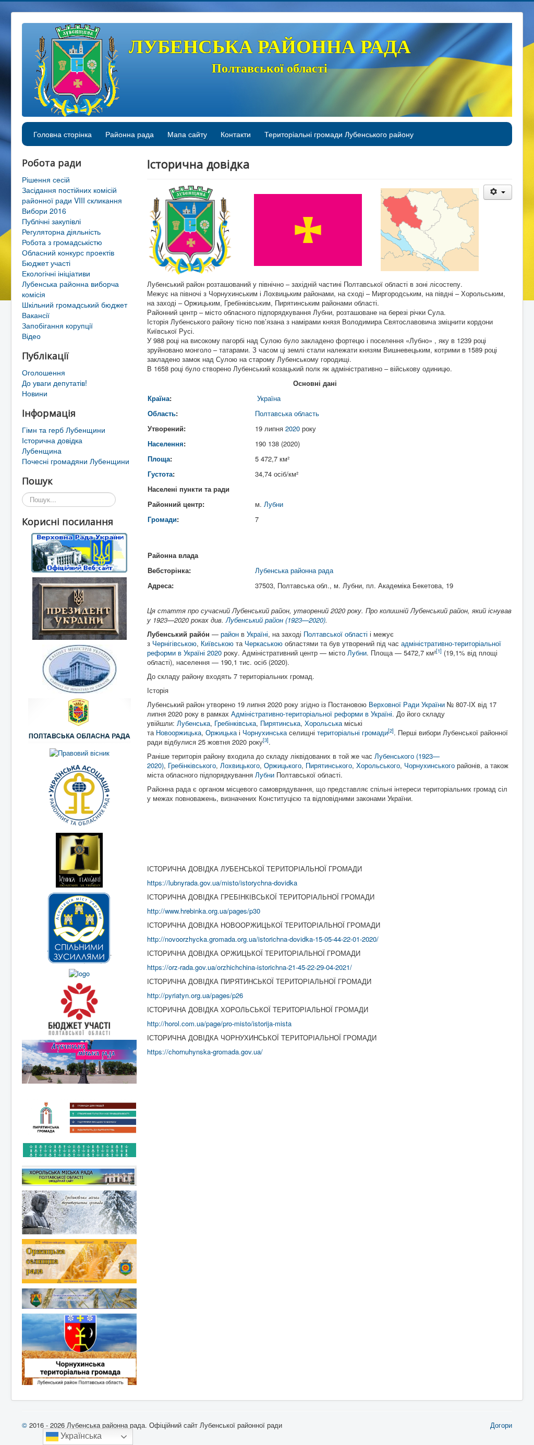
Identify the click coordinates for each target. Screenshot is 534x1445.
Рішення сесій (46, 179)
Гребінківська (235, 723)
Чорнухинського (429, 765)
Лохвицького (240, 765)
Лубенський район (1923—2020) (275, 620)
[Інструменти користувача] (497, 192)
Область (162, 413)
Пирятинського (329, 765)
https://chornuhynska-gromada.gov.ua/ (205, 1052)
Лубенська (193, 723)
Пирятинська (280, 723)
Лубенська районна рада (294, 570)
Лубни (273, 504)
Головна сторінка (62, 134)
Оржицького (282, 765)
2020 (292, 428)
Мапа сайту (187, 134)
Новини (34, 393)
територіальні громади (352, 732)
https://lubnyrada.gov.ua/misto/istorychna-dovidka (222, 883)
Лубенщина (42, 450)
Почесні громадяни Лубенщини (75, 461)
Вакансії (36, 315)
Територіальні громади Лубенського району (339, 134)
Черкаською (264, 643)
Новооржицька (178, 732)
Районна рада (129, 134)
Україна (269, 398)
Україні (257, 634)
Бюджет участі (46, 263)
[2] (391, 730)
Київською (217, 643)
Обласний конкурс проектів (68, 252)
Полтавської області (336, 634)
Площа (159, 459)
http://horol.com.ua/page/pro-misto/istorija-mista (219, 1023)
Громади (162, 519)
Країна (158, 398)
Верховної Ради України (407, 704)
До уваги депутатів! (54, 383)
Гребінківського (192, 765)
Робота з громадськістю (62, 242)
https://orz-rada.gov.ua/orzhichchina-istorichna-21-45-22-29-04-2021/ (249, 967)
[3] (266, 740)
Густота (160, 474)
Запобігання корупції (57, 325)
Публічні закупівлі (51, 221)
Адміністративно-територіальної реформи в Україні (311, 714)
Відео (31, 336)
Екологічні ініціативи (56, 273)
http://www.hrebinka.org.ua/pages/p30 (203, 911)
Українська (80, 1435)
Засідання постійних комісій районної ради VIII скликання (72, 195)
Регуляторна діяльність (61, 231)
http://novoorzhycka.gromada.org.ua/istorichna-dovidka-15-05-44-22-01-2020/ (263, 939)
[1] (439, 650)
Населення (166, 443)
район (230, 634)
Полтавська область (287, 413)
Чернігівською (174, 643)
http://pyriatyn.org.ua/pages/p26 (195, 995)
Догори (501, 1425)
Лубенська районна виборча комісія (70, 288)
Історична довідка (52, 440)
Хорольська (323, 723)
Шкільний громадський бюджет (74, 304)
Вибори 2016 (44, 210)
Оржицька (221, 732)
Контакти (236, 134)
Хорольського (378, 765)
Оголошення (43, 372)
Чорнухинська (264, 732)
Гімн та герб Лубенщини (63, 429)
